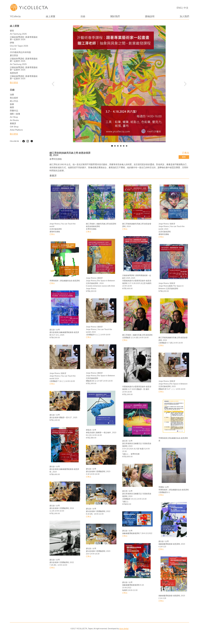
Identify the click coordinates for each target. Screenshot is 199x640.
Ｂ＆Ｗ (13, 49)
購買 (184, 157)
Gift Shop (14, 126)
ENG (179, 8)
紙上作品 (14, 101)
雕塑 (12, 107)
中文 (186, 8)
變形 (12, 30)
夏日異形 (14, 55)
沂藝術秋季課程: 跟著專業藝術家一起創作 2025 (24, 59)
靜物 (12, 42)
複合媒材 (14, 98)
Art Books (14, 120)
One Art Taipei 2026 (19, 46)
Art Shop (14, 117)
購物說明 (149, 16)
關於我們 (115, 16)
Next (184, 84)
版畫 (12, 104)
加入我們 (184, 16)
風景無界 (14, 73)
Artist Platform (16, 130)
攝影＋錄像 (15, 114)
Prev (54, 84)
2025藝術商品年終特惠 (20, 52)
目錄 (83, 16)
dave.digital (123, 629)
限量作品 (14, 110)
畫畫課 (13, 123)
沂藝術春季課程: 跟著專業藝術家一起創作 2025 (24, 68)
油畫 (12, 94)
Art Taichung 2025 (18, 64)
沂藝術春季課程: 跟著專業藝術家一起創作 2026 (24, 38)
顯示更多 (14, 82)
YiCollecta (15, 16)
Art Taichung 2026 (18, 34)
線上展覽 (50, 16)
